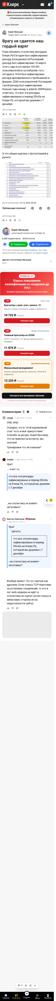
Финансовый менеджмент (18, 368)
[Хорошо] (32, 208)
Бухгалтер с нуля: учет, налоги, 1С (22, 305)
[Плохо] (48, 208)
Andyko (10, 459)
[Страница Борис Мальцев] (4, 32)
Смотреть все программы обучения (27, 395)
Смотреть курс (27, 321)
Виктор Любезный (15, 519)
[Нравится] (10, 114)
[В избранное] (15, 114)
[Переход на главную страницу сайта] (10, 4)
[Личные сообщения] (42, 4)
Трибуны (34, 250)
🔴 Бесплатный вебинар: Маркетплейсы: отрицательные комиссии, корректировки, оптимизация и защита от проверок (27, 15)
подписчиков (11, 238)
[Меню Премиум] (23, 4)
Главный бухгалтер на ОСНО (19, 335)
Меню (37, 998)
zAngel (10, 418)
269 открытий (9, 216)
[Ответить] (17, 452)
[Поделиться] (19, 114)
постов (29, 238)
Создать (26, 997)
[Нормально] (40, 208)
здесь (45, 253)
